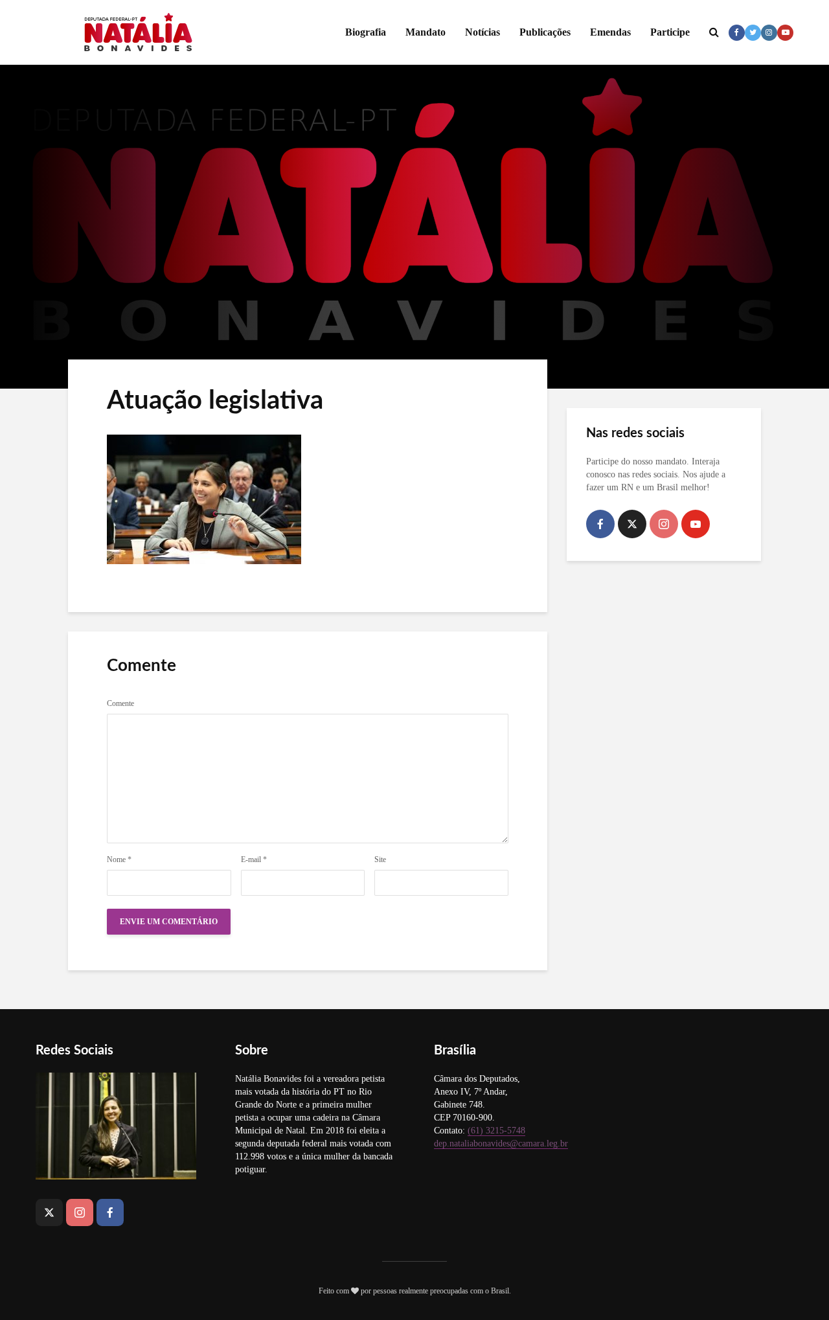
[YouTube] (695, 524)
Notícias (482, 32)
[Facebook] (600, 524)
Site (380, 859)
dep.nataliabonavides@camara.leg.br (501, 1143)
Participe (670, 32)
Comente (120, 703)
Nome (119, 859)
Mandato (425, 32)
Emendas (610, 32)
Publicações (545, 32)
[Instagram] (664, 524)
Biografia (365, 32)
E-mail (254, 859)
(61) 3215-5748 (496, 1130)
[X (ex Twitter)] (632, 524)
